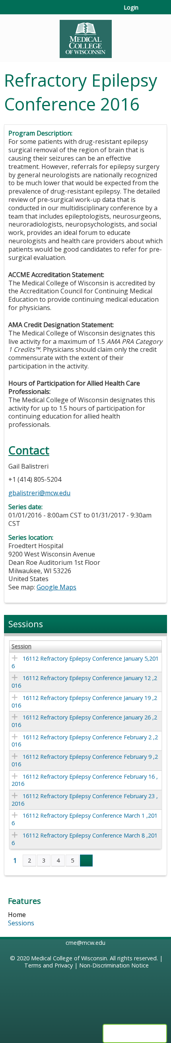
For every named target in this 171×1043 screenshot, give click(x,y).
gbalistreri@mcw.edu (39, 493)
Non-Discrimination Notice (114, 965)
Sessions (21, 923)
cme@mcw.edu (85, 942)
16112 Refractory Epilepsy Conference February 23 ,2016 (85, 799)
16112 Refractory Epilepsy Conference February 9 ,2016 (85, 760)
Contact (28, 450)
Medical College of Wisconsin (69, 958)
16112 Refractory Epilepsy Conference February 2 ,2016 (85, 740)
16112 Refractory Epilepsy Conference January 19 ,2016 (84, 701)
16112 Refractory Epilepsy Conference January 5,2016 (85, 662)
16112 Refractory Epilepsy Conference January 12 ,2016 (84, 681)
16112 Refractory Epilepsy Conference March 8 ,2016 (84, 839)
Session (21, 646)
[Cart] (147, 11)
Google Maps (56, 587)
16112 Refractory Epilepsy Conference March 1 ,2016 (84, 819)
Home (17, 914)
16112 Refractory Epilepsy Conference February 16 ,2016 (85, 780)
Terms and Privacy (48, 965)
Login (131, 7)
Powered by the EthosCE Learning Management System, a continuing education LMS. (135, 1033)
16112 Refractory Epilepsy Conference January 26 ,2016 (84, 721)
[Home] (85, 36)
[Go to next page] (86, 861)
